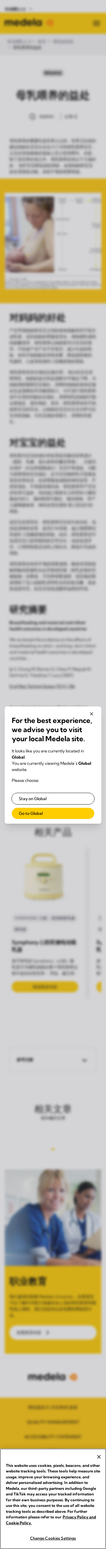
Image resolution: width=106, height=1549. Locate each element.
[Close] (98, 1456)
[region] (53, 1499)
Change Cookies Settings (53, 1538)
